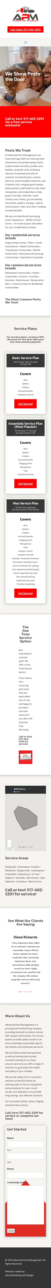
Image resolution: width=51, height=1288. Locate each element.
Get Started (25, 403)
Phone (10, 1168)
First (9, 1150)
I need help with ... (17, 1182)
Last (9, 1162)
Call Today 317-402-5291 (25, 29)
